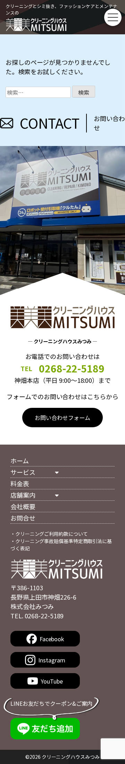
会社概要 (22, 506)
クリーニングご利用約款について (51, 533)
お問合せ (22, 517)
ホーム (19, 460)
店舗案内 (22, 494)
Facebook (52, 639)
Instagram (51, 660)
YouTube (51, 681)
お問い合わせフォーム (62, 417)
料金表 (19, 483)
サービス (22, 472)
